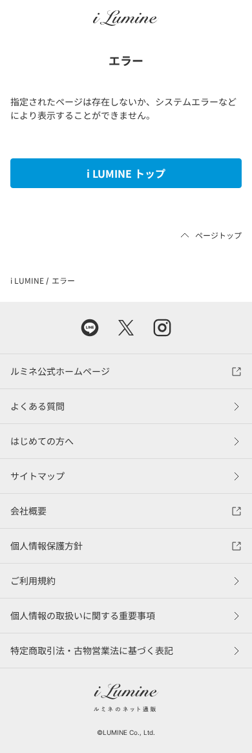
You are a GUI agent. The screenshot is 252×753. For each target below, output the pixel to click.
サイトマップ (37, 475)
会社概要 (28, 510)
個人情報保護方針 (46, 545)
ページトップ (218, 234)
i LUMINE (27, 280)
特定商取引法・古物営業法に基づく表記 (91, 650)
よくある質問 (37, 405)
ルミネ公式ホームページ (60, 371)
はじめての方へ (42, 440)
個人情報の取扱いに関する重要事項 (82, 615)
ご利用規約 (33, 580)
